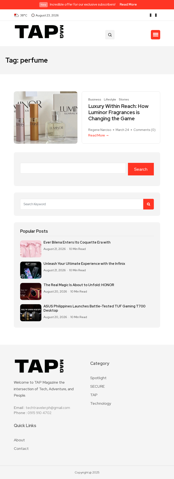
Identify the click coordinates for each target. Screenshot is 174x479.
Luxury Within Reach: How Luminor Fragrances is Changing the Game (118, 112)
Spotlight (98, 377)
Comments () (144, 129)
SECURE (97, 386)
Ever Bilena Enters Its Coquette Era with (77, 242)
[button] (155, 34)
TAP (93, 394)
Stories (124, 99)
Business (94, 99)
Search (140, 169)
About (19, 439)
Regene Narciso (99, 129)
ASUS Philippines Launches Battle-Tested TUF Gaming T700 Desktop (94, 308)
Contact (21, 448)
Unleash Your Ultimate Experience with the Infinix (84, 264)
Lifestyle (110, 99)
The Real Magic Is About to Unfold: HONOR (79, 285)
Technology (100, 403)
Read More (128, 4)
